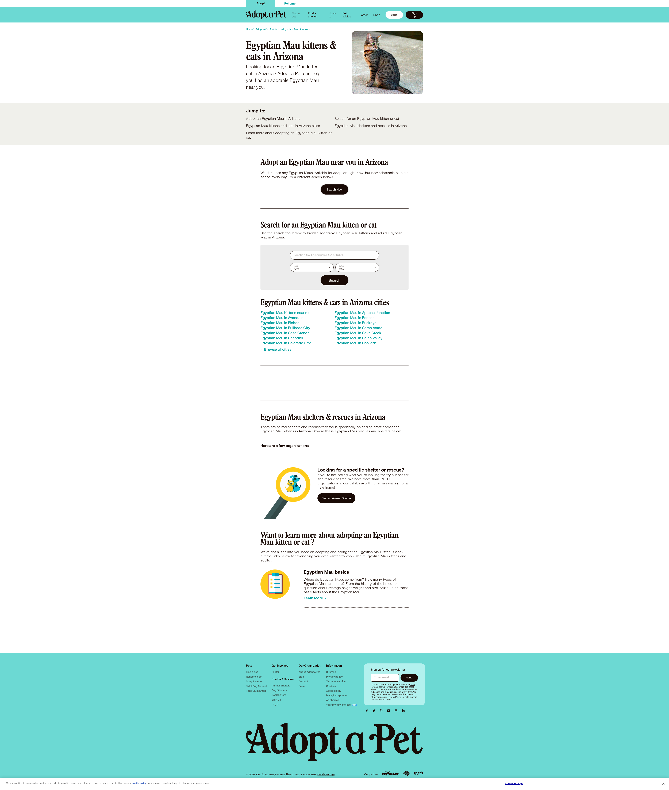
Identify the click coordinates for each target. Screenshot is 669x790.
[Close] (663, 784)
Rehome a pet (254, 676)
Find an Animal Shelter (336, 498)
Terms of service (335, 681)
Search (334, 280)
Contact (303, 681)
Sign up (414, 15)
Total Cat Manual (256, 690)
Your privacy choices (338, 704)
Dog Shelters (279, 690)
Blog (301, 676)
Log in (275, 704)
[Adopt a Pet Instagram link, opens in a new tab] (397, 710)
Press (302, 686)
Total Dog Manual (256, 686)
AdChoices (332, 699)
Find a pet (252, 671)
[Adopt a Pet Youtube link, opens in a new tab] (389, 710)
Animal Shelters (281, 685)
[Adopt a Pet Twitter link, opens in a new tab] (375, 710)
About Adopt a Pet (309, 671)
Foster (363, 14)
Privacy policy (334, 676)
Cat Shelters (279, 694)
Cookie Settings (326, 774)
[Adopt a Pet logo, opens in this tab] (334, 745)
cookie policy (139, 783)
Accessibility (333, 690)
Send (409, 677)
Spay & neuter (254, 681)
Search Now (335, 189)
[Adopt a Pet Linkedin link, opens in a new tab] (403, 710)
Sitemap (331, 671)
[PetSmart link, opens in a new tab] (390, 773)
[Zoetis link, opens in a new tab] (418, 773)
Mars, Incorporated (337, 695)
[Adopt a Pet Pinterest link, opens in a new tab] (382, 710)
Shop (376, 14)
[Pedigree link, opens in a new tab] (406, 773)
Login (394, 14)
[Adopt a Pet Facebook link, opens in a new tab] (367, 710)
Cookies (331, 686)
